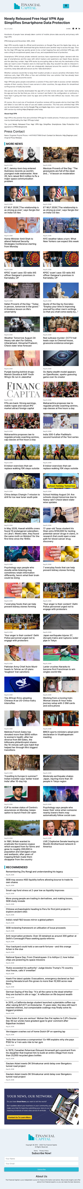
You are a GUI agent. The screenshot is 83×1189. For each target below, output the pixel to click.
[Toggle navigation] (66, 6)
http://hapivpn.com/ (70, 135)
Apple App (46, 107)
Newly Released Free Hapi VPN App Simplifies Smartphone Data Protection (44, 124)
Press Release (16, 138)
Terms (36, 1151)
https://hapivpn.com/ (30, 109)
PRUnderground (20, 127)
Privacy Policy (44, 1151)
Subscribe (42, 1169)
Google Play (33, 107)
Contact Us (51, 135)
